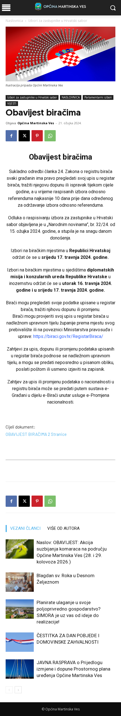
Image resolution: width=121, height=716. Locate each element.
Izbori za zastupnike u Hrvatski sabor (57, 20)
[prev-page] (9, 689)
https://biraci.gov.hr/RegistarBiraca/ (68, 336)
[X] (24, 135)
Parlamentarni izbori (98, 97)
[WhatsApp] (50, 135)
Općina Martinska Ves (35, 123)
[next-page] (18, 689)
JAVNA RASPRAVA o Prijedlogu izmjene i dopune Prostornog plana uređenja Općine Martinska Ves (73, 669)
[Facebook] (11, 135)
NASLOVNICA (71, 97)
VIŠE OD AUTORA (63, 528)
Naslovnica (14, 20)
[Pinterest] (37, 135)
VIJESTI (11, 103)
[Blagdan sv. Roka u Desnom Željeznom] (20, 582)
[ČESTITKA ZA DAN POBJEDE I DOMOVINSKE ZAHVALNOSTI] (20, 642)
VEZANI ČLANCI (25, 528)
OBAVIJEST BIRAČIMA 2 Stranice (36, 434)
